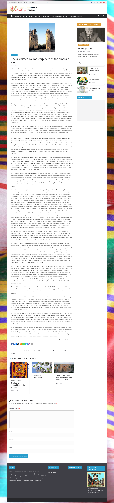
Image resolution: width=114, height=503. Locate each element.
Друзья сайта (52, 472)
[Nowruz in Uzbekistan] (42, 363)
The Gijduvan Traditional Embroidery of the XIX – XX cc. (18, 384)
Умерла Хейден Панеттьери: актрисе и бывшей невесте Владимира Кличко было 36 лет (52, 3)
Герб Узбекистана (94, 79)
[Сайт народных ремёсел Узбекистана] (11, 16)
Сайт (11, 447)
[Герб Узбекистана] (82, 81)
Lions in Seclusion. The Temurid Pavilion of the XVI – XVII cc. (64, 377)
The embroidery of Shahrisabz (62, 351)
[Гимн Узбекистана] (82, 89)
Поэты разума (85, 48)
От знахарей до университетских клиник (94, 70)
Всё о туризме (28, 16)
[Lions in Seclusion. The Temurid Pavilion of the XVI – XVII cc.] (64, 363)
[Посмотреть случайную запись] (103, 16)
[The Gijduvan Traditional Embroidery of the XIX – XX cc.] (19, 363)
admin (21, 66)
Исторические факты (42, 16)
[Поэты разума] (91, 35)
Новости (18, 16)
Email (11, 439)
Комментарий (14, 408)
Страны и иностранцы (59, 16)
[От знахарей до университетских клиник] (82, 71)
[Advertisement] (91, 110)
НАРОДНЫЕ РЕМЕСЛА (76, 16)
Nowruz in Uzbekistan (38, 376)
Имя (11, 431)
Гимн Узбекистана (94, 88)
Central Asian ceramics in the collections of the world (26, 352)
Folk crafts (14, 55)
